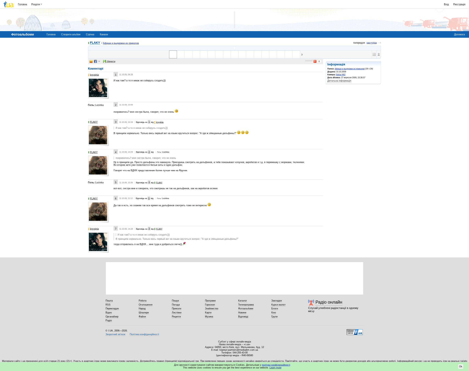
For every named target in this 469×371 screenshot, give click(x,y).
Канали (104, 34)
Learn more (275, 367)
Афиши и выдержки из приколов (121, 43)
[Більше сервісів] (99, 61)
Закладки (276, 300)
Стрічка (90, 34)
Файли (142, 316)
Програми (210, 300)
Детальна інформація (339, 80)
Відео (109, 312)
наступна (372, 42)
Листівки (176, 312)
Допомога (459, 34)
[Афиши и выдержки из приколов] (234, 48)
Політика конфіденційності (144, 334)
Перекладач (112, 308)
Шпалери (144, 312)
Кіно (273, 312)
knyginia (94, 74)
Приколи (176, 308)
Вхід (446, 4)
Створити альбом (70, 34)
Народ (142, 308)
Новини (242, 312)
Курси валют (278, 304)
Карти (208, 312)
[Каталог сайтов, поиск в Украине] (355, 330)
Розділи (35, 4)
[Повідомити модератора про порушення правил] (315, 61)
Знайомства (211, 308)
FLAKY (95, 42)
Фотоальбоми (245, 308)
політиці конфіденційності (276, 364)
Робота (142, 300)
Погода (176, 304)
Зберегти (111, 61)
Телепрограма (246, 304)
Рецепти (176, 316)
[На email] (91, 61)
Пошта (109, 300)
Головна (22, 4)
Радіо (109, 320)
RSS (108, 304)
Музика (209, 316)
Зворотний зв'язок (115, 334)
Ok (460, 366)
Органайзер (112, 316)
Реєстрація (459, 4)
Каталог (242, 300)
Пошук (175, 300)
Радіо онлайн (328, 302)
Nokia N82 (340, 74)
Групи (274, 316)
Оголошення (145, 304)
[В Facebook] (95, 61)
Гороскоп (210, 304)
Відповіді (243, 316)
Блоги (274, 308)
